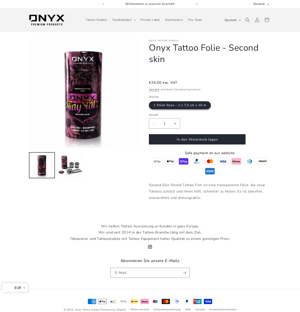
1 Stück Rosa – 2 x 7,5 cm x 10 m (180, 105)
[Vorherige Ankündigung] (103, 4)
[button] (124, 20)
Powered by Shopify (113, 309)
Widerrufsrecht (139, 309)
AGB (188, 309)
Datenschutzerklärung (167, 309)
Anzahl (153, 115)
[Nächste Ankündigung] (197, 4)
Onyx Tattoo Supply (87, 309)
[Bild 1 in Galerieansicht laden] (42, 165)
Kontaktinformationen (222, 309)
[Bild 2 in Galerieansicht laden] (69, 165)
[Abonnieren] (184, 273)
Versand (154, 89)
